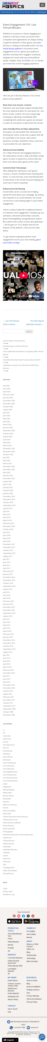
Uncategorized (8, 867)
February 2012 (8, 697)
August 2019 (7, 508)
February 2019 (8, 523)
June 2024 (6, 439)
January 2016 (8, 604)
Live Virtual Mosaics (10, 781)
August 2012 (7, 694)
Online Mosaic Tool (10, 820)
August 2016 (7, 589)
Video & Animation (10, 870)
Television (7, 861)
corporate (7, 736)
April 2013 (6, 682)
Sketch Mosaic (8, 843)
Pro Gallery (31, 931)
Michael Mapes (9, 790)
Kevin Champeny (9, 763)
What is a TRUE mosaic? (32, 945)
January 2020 (8, 493)
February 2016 (8, 601)
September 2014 (9, 649)
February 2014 (8, 670)
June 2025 (6, 415)
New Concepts (32, 961)
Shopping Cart (13, 996)
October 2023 (8, 454)
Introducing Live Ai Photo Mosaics (15, 346)
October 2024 (8, 433)
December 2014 (9, 640)
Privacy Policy (32, 1002)
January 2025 (8, 427)
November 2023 (9, 451)
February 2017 (8, 571)
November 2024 (9, 430)
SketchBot (7, 846)
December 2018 (9, 526)
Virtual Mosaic (8, 873)
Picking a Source (33, 989)
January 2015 (8, 637)
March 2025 (7, 424)
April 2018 (6, 541)
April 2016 (6, 598)
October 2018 (8, 529)
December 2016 (9, 577)
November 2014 (9, 643)
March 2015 (7, 631)
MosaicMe (7, 799)
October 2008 (8, 712)
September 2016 (9, 586)
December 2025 (9, 400)
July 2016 (6, 592)
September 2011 (9, 706)
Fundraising (7, 751)
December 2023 (9, 448)
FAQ (28, 993)
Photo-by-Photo (9, 828)
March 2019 (7, 520)
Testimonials (31, 955)
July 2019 (6, 511)
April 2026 (6, 391)
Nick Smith (7, 814)
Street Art (6, 858)
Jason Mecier (8, 757)
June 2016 (6, 595)
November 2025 (9, 403)
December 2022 (9, 466)
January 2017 (8, 574)
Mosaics (6, 802)
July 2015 (6, 619)
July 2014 (6, 655)
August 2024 (7, 436)
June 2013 (6, 679)
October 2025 (8, 406)
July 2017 (6, 559)
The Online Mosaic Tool (15, 934)
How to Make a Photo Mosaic (14, 341)
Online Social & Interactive (13, 962)
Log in (5, 888)
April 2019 (6, 517)
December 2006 (9, 715)
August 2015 (7, 616)
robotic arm (7, 837)
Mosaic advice (8, 796)
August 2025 (7, 409)
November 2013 (9, 673)
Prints (10, 938)
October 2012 (8, 691)
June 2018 (6, 535)
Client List (30, 949)
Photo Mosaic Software (12, 823)
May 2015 (6, 625)
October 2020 (8, 490)
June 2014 (6, 658)
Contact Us (34, 1027)
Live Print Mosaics (10, 775)
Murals (5, 808)
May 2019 (6, 514)
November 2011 (9, 700)
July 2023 (6, 457)
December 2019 (9, 496)
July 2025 (6, 412)
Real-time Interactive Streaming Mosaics (18, 834)
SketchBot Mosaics (10, 849)
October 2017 (8, 550)
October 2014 (8, 646)
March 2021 (7, 484)
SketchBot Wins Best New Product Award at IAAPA (21, 360)
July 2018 (6, 532)
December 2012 (9, 685)
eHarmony (7, 739)
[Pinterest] (32, 916)
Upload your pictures (12, 989)
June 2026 (6, 388)
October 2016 (8, 583)
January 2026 (8, 397)
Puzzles (11, 948)
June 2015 (6, 622)
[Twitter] (28, 916)
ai (3, 730)
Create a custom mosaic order (14, 984)
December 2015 (9, 607)
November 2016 (9, 580)
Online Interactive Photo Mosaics (15, 817)
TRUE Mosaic (41, 12)
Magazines (7, 787)
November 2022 (9, 469)
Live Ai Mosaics (8, 766)
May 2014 (6, 661)
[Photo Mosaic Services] (12, 4)
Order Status (13, 980)
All (9, 951)
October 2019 (8, 502)
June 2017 (6, 562)
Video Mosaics (13, 941)
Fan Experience (9, 745)
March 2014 (7, 667)
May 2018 (6, 538)
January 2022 (8, 475)
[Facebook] (23, 916)
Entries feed (7, 891)
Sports (5, 855)
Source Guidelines (33, 986)
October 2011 (8, 703)
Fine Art (6, 748)
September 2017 (9, 553)
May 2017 (6, 565)
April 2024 (6, 442)
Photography (8, 831)
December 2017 (9, 544)
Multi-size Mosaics (10, 805)
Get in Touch (12, 1009)
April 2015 (6, 628)
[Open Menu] (42, 5)
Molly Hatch (7, 793)
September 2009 (9, 709)
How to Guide (32, 980)
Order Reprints (13, 993)
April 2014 (6, 664)
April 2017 (6, 568)
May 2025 (6, 418)
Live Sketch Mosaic (10, 778)
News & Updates (9, 811)
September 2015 (9, 613)
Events (5, 742)
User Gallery (31, 934)
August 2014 (7, 652)
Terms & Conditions (34, 999)
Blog (28, 952)
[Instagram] (14, 916)
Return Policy (13, 999)
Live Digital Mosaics (10, 772)
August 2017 (7, 556)
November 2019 (9, 499)
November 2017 (9, 547)
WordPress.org (8, 894)
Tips (4, 864)
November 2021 (9, 478)
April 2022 (6, 472)
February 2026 (8, 394)
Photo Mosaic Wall (15, 966)
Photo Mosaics (8, 825)
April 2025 (6, 421)
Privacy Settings (33, 996)
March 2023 (7, 463)
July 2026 (6, 385)
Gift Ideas (6, 754)
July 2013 (6, 676)
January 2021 (8, 487)
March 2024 (7, 445)
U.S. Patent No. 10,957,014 (28, 1034)
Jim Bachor (7, 760)
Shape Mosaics (9, 840)
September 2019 (9, 505)
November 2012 (9, 688)
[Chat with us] (42, 1037)
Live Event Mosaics (15, 958)
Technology (31, 958)
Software (6, 852)
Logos (5, 784)
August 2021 (7, 481)
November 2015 (9, 610)
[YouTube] (18, 916)
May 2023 (6, 460)
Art (4, 733)
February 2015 (8, 634)
